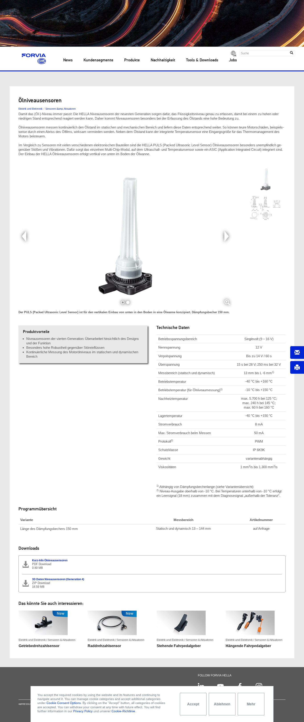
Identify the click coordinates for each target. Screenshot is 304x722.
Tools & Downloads (202, 60)
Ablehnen (222, 704)
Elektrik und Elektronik (30, 108)
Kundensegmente (98, 60)
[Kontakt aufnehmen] (297, 352)
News (68, 60)
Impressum (25, 704)
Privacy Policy (83, 711)
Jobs (233, 60)
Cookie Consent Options (64, 703)
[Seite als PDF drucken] (297, 367)
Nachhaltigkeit (163, 60)
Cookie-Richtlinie (123, 711)
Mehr (251, 704)
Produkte (132, 60)
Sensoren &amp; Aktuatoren (60, 108)
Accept (193, 704)
